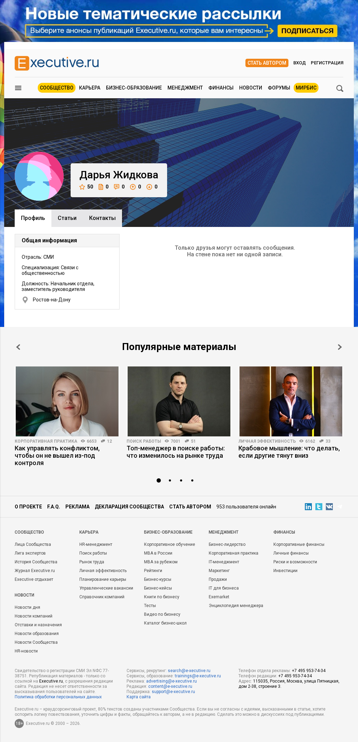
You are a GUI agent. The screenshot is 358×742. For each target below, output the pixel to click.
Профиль (33, 218)
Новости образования (37, 633)
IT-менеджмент (224, 561)
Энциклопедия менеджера (236, 605)
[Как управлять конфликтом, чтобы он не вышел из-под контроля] (67, 401)
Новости (250, 88)
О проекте (28, 506)
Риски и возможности (295, 561)
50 (90, 187)
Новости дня (27, 607)
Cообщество (29, 532)
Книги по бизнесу (161, 596)
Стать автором (267, 63)
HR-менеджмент (95, 544)
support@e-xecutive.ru (173, 691)
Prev (18, 347)
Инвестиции (285, 570)
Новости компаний (33, 616)
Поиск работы (144, 441)
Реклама (77, 506)
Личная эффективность (267, 441)
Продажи (218, 579)
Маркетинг (219, 570)
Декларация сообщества (129, 506)
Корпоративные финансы (298, 544)
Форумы (279, 88)
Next (339, 347)
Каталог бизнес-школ (165, 623)
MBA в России (158, 553)
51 (193, 441)
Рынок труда (91, 561)
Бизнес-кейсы (158, 588)
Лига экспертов (30, 553)
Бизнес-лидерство (227, 544)
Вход (299, 62)
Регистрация (327, 62)
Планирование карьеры (102, 579)
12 (109, 441)
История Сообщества (36, 561)
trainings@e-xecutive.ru (198, 675)
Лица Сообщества (33, 544)
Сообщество (56, 88)
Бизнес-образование (134, 88)
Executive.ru (51, 681)
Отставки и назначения (38, 624)
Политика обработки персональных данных (58, 696)
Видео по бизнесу (162, 614)
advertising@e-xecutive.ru (171, 681)
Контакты (102, 218)
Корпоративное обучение (169, 544)
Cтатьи (67, 218)
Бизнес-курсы (157, 579)
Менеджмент (185, 88)
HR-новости (26, 651)
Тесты (150, 605)
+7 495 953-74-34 (308, 670)
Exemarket (219, 596)
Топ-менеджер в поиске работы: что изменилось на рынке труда (176, 451)
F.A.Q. (53, 506)
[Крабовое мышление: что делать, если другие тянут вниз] (290, 401)
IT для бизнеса (224, 588)
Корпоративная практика (46, 441)
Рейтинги (153, 570)
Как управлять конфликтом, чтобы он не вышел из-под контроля (57, 455)
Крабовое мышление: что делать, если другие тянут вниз (289, 451)
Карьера (89, 88)
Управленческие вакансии (106, 588)
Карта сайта (139, 696)
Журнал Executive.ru (35, 570)
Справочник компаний (101, 596)
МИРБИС (306, 88)
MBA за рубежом (161, 561)
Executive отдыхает (34, 579)
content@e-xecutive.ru (170, 686)
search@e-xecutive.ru (189, 670)
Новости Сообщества (36, 642)
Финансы (221, 88)
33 (327, 441)
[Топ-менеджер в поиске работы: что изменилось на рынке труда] (179, 401)
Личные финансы (291, 553)
